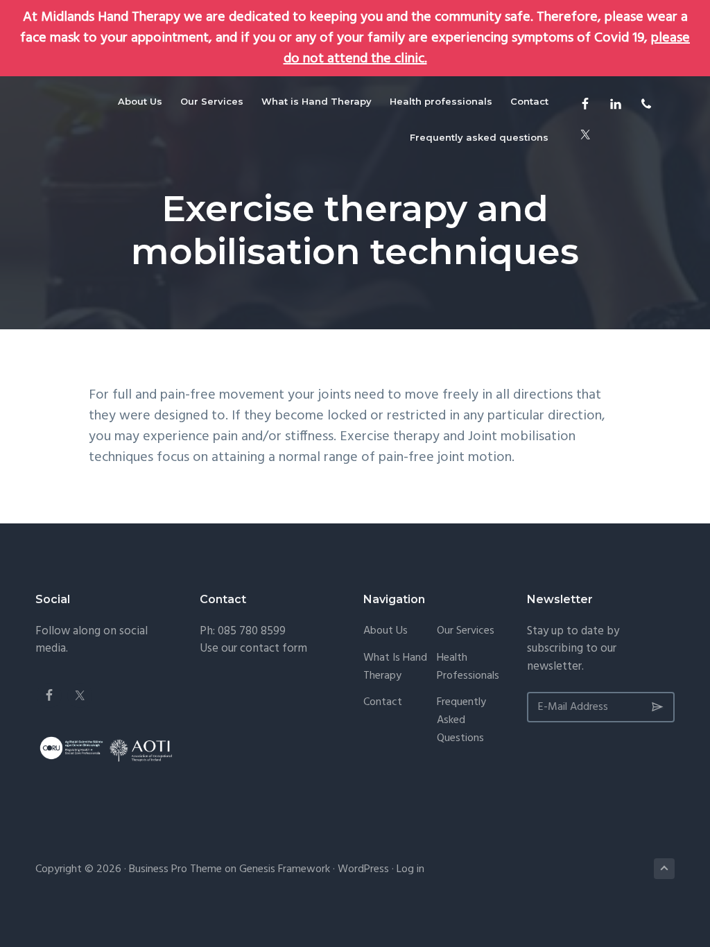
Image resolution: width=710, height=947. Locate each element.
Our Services (465, 631)
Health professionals (468, 667)
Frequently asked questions (461, 720)
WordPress (363, 869)
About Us (385, 631)
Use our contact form (253, 648)
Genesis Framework (284, 869)
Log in (410, 869)
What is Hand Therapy (395, 667)
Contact (382, 702)
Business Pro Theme (175, 869)
